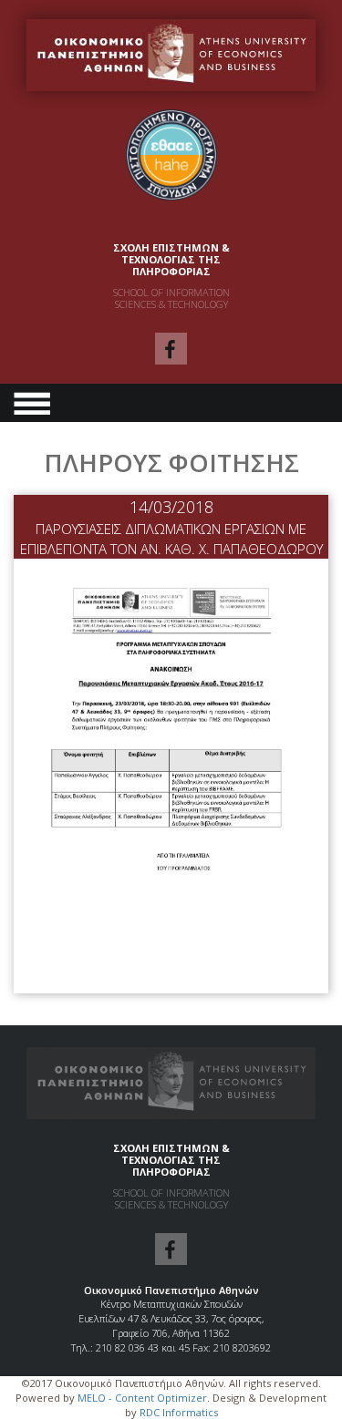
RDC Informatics (179, 1412)
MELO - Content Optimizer (142, 1397)
